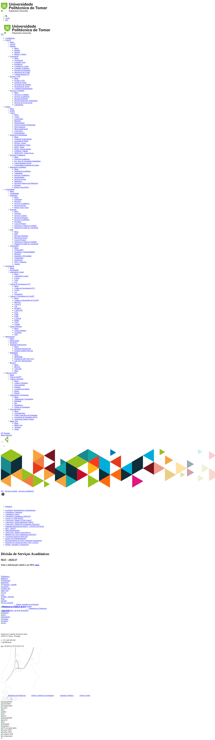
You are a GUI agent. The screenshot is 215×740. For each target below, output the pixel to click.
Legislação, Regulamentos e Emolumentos (20, 510)
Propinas (17, 185)
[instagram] (7, 700)
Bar (15, 403)
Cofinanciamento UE (21, 74)
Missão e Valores (20, 54)
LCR (16, 312)
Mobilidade (14, 353)
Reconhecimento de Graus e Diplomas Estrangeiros (23, 541)
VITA (16, 322)
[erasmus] (4, 619)
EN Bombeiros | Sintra (22, 145)
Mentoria (17, 254)
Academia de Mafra (21, 141)
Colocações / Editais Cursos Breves (17, 532)
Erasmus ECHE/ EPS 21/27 (24, 359)
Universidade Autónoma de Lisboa (26, 165)
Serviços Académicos (21, 97)
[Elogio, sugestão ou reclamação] (7, 603)
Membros (8, 506)
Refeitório (17, 401)
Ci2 (15, 292)
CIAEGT (17, 304)
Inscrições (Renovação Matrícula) (26, 183)
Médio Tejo (14, 421)
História (12, 46)
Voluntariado (18, 258)
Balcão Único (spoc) (21, 207)
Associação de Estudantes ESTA (26, 417)
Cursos (12, 113)
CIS (15, 306)
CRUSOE (18, 369)
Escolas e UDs (15, 76)
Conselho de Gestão (21, 66)
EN (6, 20)
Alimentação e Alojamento (19, 395)
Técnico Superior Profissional (24, 125)
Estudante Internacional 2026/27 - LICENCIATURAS (24, 526)
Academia (18, 332)
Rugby (16, 391)
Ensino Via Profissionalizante (15, 538)
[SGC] (3, 615)
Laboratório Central (17, 272)
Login (7, 18)
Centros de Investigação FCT (20, 284)
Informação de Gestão (22, 72)
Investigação (9, 266)
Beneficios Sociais (20, 238)
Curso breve (18, 131)
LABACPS (18, 310)
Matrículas (18, 181)
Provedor (17, 201)
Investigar (17, 222)
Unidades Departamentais (23, 89)
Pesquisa (7, 433)
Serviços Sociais (20, 179)
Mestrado (17, 121)
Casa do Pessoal (20, 224)
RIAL (16, 371)
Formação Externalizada (18, 135)
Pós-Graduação (19, 127)
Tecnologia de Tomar (21, 86)
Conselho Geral (19, 62)
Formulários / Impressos (13, 512)
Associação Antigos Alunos (24, 419)
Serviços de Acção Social (23, 103)
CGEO (16, 290)
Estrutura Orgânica (66, 695)
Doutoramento (19, 123)
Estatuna (17, 387)
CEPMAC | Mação (21, 151)
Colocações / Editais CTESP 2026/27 (18, 520)
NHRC (16, 320)
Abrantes (17, 427)
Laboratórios (18, 105)
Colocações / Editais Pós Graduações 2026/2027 (22, 524)
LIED (16, 314)
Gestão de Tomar (20, 82)
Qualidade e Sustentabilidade (24, 252)
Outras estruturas (16, 326)
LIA (15, 282)
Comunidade (9, 189)
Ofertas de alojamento (22, 407)
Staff (11, 230)
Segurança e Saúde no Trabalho (25, 226)
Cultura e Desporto (16, 379)
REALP (13, 363)
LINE (16, 316)
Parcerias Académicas (17, 155)
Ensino (7, 107)
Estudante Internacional (18, 345)
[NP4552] (5, 613)
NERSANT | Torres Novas (24, 153)
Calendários (18, 173)
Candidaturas (10, 38)
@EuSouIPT (14, 246)
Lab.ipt (16, 278)
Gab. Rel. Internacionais (22, 361)
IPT (2, 34)
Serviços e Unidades (17, 91)
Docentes (13, 209)
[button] (1, 738)
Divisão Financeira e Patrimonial (25, 101)
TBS (16, 334)
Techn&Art (18, 294)
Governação (14, 56)
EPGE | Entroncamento (22, 149)
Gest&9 (17, 324)
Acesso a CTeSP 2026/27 (14, 518)
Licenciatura (18, 119)
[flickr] (20, 700)
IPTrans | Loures (20, 143)
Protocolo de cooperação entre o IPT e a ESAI (21, 543)
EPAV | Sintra (19, 147)
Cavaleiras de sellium (21, 389)
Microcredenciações (12, 530)
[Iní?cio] (24, 12)
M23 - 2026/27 (10, 528)
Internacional (10, 337)
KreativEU (14, 343)
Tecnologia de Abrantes (22, 84)
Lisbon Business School (22, 163)
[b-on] (3, 623)
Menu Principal (6, 435)
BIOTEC (17, 302)
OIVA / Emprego (20, 262)
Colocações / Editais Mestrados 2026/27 (19, 522)
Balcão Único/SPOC (21, 187)
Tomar (16, 429)
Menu (12, 42)
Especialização (19, 133)
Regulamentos (19, 177)
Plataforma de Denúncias (17, 695)
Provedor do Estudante (22, 70)
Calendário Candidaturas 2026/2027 (18, 516)
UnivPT (8, 40)
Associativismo (15, 409)
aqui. (37, 565)
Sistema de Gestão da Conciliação (26, 228)
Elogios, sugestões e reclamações (17, 545)
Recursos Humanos (21, 99)
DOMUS (17, 308)
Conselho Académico (21, 68)
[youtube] (11, 700)
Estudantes (13, 195)
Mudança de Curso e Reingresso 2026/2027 (20, 534)
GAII (16, 280)
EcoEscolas (18, 260)
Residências (18, 405)
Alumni (17, 264)
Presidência (18, 64)
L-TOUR (17, 318)
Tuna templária (19, 385)
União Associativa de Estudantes (25, 415)
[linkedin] (15, 700)
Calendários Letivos (12, 514)
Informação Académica (18, 167)
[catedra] (4, 621)
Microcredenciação (21, 129)
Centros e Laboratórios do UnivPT (22, 296)
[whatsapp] (24, 700)
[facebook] (3, 700)
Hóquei (17, 393)
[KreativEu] (5, 617)
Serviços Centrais (20, 216)
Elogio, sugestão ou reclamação (42, 695)
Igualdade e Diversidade (22, 256)
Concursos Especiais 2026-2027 (16, 536)
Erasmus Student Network (23, 351)
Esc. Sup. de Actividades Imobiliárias (27, 161)
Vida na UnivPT (11, 373)
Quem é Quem (84, 695)
